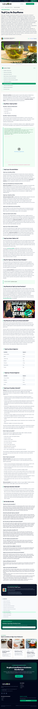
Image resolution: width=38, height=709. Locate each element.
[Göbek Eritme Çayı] (19, 644)
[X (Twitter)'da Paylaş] (30, 38)
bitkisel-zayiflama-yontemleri (6, 640)
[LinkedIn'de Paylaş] (32, 38)
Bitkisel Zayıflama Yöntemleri (9, 7)
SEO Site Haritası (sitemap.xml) (26, 1)
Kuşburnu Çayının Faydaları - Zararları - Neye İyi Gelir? (31, 653)
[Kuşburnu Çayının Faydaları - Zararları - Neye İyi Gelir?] (31, 644)
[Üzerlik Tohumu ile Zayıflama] (6, 644)
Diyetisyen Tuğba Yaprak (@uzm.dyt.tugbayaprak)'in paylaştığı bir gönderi (19, 164)
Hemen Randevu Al (19, 627)
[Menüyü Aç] (36, 4)
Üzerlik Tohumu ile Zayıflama (6, 652)
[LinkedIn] (6, 693)
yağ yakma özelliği (10, 248)
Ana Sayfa (2, 7)
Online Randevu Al (28, 700)
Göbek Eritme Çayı (18, 651)
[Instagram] (2, 693)
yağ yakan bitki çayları (7, 298)
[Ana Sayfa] (7, 3)
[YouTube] (4, 693)
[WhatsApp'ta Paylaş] (28, 38)
